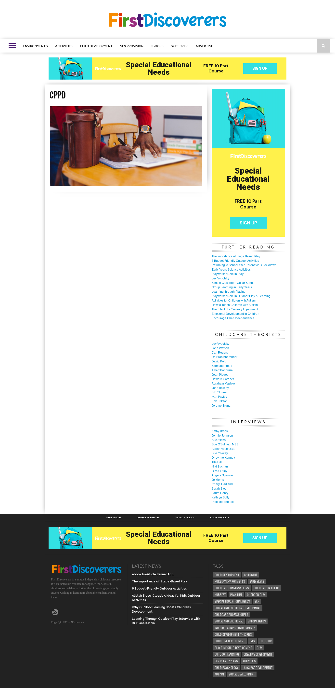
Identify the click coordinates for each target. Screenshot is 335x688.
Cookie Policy (219, 517)
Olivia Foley (219, 471)
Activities (64, 46)
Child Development (96, 46)
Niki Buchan (220, 466)
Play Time (236, 594)
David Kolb (219, 361)
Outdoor (266, 641)
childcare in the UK (266, 588)
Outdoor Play (256, 594)
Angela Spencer (222, 475)
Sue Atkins (219, 440)
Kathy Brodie (220, 431)
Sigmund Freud (222, 366)
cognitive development (230, 641)
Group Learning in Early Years (232, 287)
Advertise (204, 46)
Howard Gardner (223, 379)
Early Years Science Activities (231, 269)
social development (242, 674)
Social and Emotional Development (238, 608)
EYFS (252, 641)
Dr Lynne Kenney (223, 457)
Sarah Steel (219, 488)
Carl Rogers (220, 352)
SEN (257, 601)
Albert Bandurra (222, 370)
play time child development (233, 648)
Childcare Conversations (232, 588)
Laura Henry (220, 493)
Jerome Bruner (222, 405)
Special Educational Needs (232, 601)
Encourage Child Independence (233, 318)
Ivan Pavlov (219, 397)
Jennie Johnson (222, 435)
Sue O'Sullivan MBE (225, 444)
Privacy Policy (185, 517)
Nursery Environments (230, 581)
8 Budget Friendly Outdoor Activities (235, 260)
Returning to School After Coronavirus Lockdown (244, 265)
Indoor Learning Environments (235, 628)
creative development (258, 654)
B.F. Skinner (220, 392)
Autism (219, 674)
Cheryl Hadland (222, 484)
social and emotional (229, 621)
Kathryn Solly (220, 497)
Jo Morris (218, 480)
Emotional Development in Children (235, 314)
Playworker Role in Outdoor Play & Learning (241, 296)
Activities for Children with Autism (234, 300)
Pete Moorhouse (223, 502)
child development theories (233, 634)
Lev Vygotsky (220, 278)
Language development (258, 667)
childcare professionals (231, 614)
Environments (35, 46)
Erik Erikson (220, 401)
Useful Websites (148, 517)
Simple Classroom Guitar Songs (233, 283)
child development (227, 575)
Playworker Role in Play (228, 274)
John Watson (220, 348)
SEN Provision (131, 46)
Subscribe (179, 46)
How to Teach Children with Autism (235, 305)
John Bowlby (220, 388)
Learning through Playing (228, 291)
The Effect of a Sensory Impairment (235, 309)
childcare (250, 575)
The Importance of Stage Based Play (236, 256)
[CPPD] (126, 184)
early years (257, 581)
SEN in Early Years (226, 661)
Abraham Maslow (223, 383)
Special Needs (257, 621)
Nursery (220, 594)
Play (259, 648)
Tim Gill (217, 462)
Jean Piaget (220, 374)
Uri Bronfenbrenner (224, 357)
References (113, 517)
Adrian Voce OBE (223, 449)
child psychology (226, 667)
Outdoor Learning (227, 654)
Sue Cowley (220, 453)
